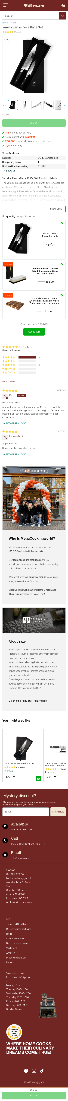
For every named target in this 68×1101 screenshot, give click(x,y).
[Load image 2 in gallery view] (25, 105)
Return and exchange (17, 943)
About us (10, 953)
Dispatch (10, 962)
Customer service (15, 939)
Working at (11, 948)
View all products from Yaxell (28, 700)
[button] (63, 5)
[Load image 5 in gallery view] (60, 105)
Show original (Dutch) (16, 423)
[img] (9, 391)
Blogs (9, 934)
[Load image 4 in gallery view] (48, 105)
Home (5, 23)
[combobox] (34, 15)
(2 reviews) (17, 32)
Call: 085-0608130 (15, 874)
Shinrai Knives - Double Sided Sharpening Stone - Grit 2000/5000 (46, 271)
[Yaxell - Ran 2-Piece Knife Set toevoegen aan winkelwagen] (38, 778)
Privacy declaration (16, 958)
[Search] (62, 16)
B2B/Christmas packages (18, 929)
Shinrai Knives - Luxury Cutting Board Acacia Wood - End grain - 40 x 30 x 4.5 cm (44, 300)
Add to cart (34, 332)
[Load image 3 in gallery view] (37, 105)
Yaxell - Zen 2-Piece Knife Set (50, 234)
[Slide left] (3, 105)
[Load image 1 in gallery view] (13, 105)
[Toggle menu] (6, 5)
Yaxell (13, 23)
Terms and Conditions (17, 924)
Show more (56, 209)
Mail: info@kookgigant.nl (18, 878)
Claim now (58, 811)
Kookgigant (38, 1082)
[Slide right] (64, 105)
